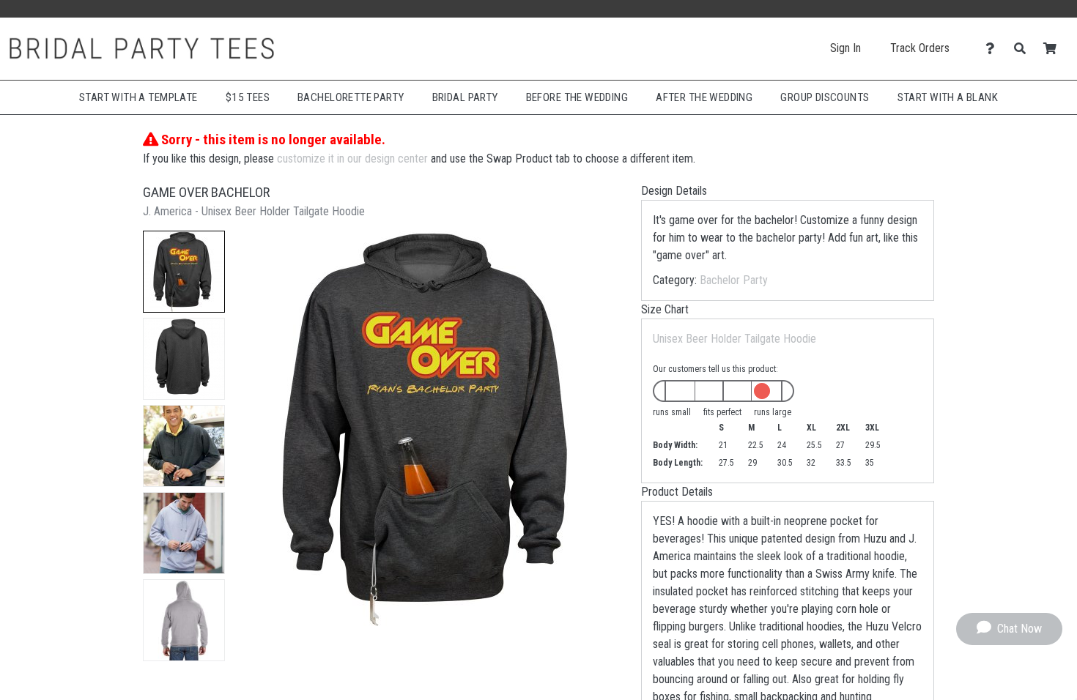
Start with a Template (138, 97)
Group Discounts (824, 97)
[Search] (1024, 48)
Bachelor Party (734, 280)
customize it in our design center (352, 158)
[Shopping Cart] (1054, 48)
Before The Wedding (577, 97)
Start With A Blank (948, 97)
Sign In (845, 48)
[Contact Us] (994, 48)
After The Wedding (704, 97)
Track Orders (920, 48)
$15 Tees (248, 97)
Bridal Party (465, 97)
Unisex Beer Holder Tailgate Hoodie (734, 339)
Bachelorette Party (350, 97)
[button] (184, 271)
